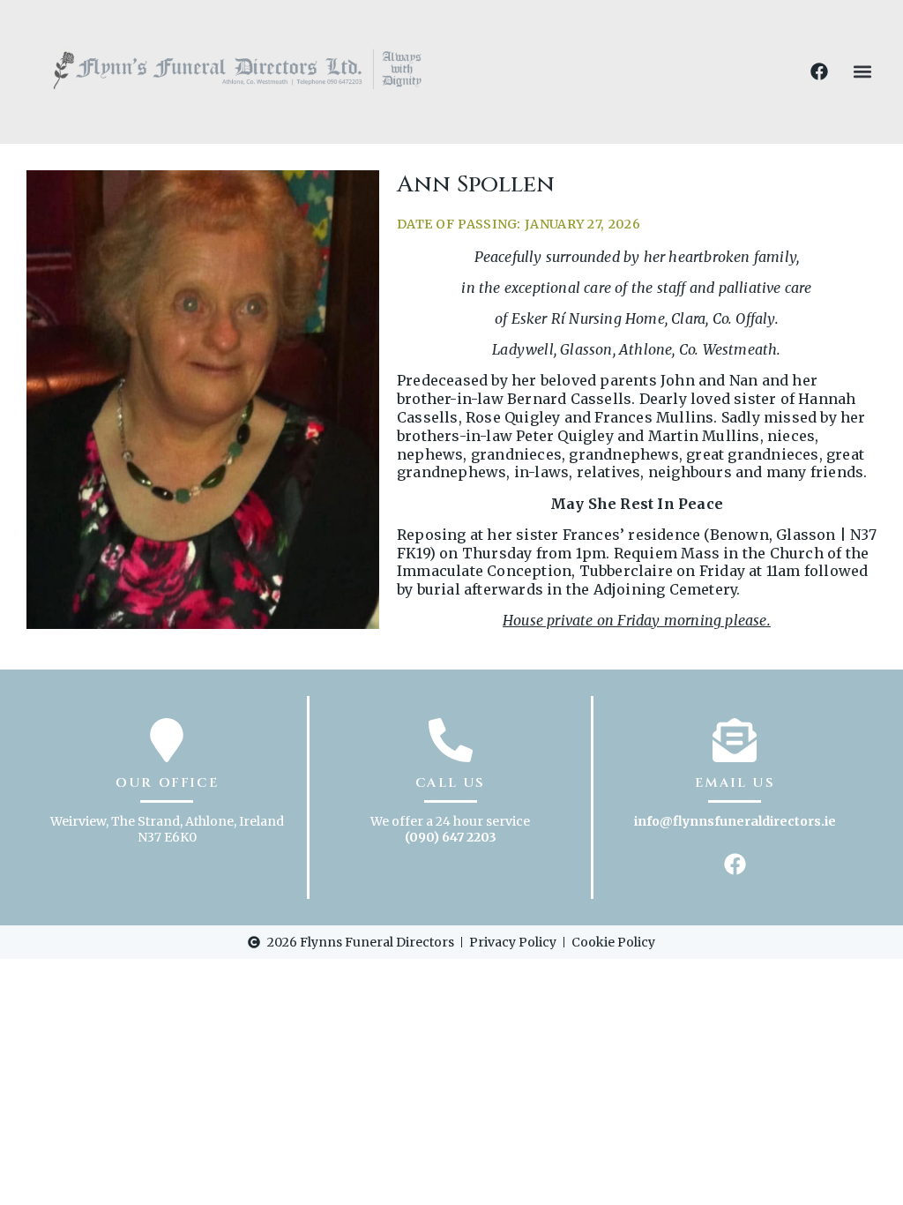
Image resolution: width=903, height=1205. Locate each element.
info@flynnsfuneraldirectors (727, 821)
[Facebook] (819, 71)
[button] (862, 71)
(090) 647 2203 (450, 837)
